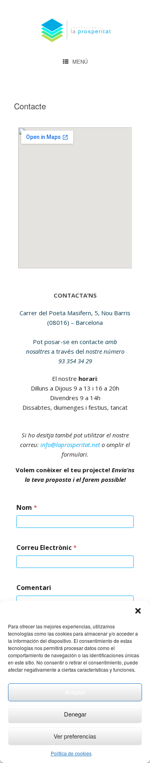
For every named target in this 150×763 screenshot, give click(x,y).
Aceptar (75, 692)
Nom (26, 507)
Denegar (75, 714)
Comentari (33, 588)
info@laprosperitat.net (70, 445)
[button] (138, 611)
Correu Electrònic (46, 548)
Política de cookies (71, 753)
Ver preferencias (75, 736)
